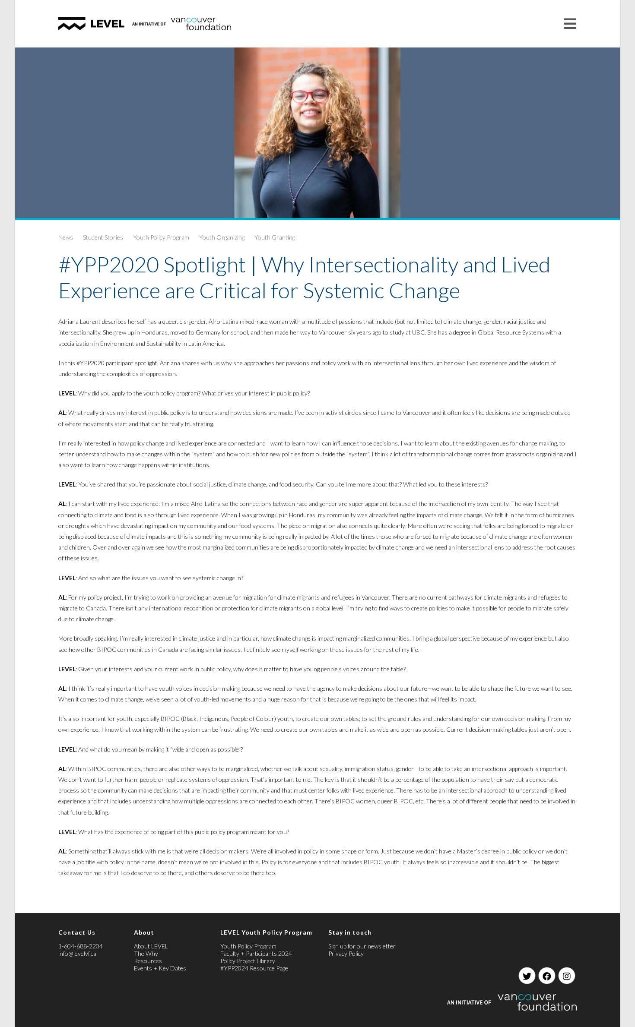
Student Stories (103, 237)
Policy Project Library (247, 960)
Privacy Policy (346, 953)
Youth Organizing (221, 237)
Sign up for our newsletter (362, 946)
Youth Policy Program (161, 237)
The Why (146, 953)
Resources (148, 960)
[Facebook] (547, 975)
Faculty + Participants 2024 (256, 953)
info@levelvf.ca (77, 953)
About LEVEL (151, 946)
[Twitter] (527, 975)
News (65, 237)
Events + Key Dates (160, 968)
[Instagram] (566, 975)
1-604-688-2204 (80, 946)
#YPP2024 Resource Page (254, 968)
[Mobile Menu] (570, 23)
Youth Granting (274, 237)
